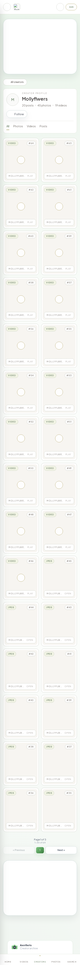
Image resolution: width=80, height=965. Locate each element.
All (7, 126)
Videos (31, 126)
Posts (43, 126)
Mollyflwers (35, 99)
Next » (61, 850)
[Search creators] (60, 7)
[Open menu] (7, 7)
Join (71, 6)
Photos (18, 126)
